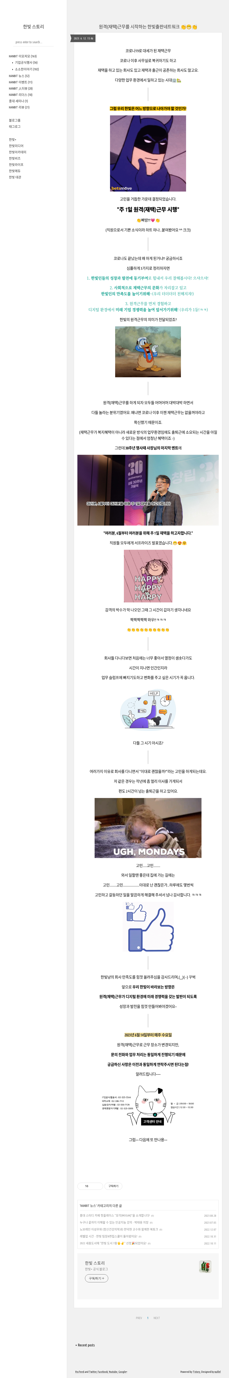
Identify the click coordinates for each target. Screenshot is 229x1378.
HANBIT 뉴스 (19, 76)
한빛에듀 (15, 171)
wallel (217, 1371)
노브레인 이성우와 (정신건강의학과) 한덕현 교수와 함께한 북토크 (119, 1229)
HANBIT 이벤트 (20, 82)
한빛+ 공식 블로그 (96, 1269)
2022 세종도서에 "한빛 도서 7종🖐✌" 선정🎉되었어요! (113, 1243)
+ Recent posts (85, 1345)
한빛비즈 (15, 158)
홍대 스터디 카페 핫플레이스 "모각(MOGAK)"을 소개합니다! (115, 1215)
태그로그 (15, 126)
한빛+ (12, 139)
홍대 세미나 (18, 101)
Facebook (103, 1371)
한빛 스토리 (33, 26)
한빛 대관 (15, 177)
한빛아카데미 (17, 152)
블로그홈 (15, 120)
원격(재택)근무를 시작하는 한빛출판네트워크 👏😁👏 (148, 26)
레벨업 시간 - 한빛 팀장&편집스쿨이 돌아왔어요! (108, 1236)
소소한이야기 (26, 69)
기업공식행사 (26, 62)
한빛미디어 (16, 146)
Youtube (113, 1371)
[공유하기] (92, 1186)
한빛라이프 (16, 164)
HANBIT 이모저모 (23, 56)
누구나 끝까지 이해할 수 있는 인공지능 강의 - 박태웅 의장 (114, 1222)
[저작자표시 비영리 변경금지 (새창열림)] (128, 1186)
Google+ (123, 1371)
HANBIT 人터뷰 (21, 88)
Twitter (93, 1371)
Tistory (196, 1371)
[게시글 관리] (98, 1186)
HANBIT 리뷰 (19, 107)
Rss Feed (79, 1371)
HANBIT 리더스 (20, 95)
